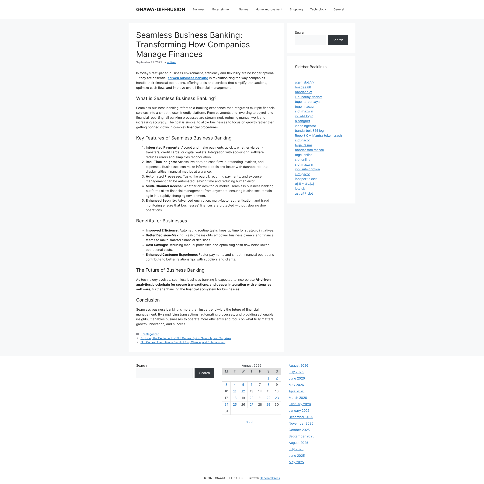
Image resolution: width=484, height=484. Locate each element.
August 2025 (298, 443)
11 (234, 391)
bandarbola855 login (310, 130)
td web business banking (188, 78)
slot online (302, 159)
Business (198, 9)
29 (268, 404)
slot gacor (302, 140)
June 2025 (297, 456)
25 (235, 404)
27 (252, 404)
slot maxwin (304, 111)
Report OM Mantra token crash (318, 135)
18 (235, 398)
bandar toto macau (309, 150)
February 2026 (300, 404)
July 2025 (296, 449)
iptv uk (300, 188)
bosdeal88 (303, 87)
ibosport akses (306, 179)
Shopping (296, 9)
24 (226, 404)
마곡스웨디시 (304, 184)
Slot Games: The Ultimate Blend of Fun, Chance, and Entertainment (182, 342)
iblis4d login (304, 116)
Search (300, 32)
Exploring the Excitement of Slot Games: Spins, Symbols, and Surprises (185, 338)
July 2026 (296, 372)
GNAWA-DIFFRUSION (160, 9)
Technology (318, 9)
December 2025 (301, 417)
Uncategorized (149, 334)
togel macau (304, 106)
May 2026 (296, 385)
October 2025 (299, 430)
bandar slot (303, 92)
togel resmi (303, 145)
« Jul (249, 422)
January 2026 (299, 410)
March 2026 (298, 398)
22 (268, 398)
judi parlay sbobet (308, 97)
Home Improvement (269, 9)
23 (277, 398)
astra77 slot (304, 193)
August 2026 (298, 365)
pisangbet (302, 121)
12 (243, 391)
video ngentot (305, 126)
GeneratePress (270, 478)
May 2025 (296, 462)
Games (243, 9)
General (339, 9)
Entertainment (221, 9)
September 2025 (301, 436)
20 (252, 398)
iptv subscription (307, 169)
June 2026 (297, 378)
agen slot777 (305, 82)
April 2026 (296, 391)
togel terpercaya (307, 102)
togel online (304, 155)
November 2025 (301, 423)
